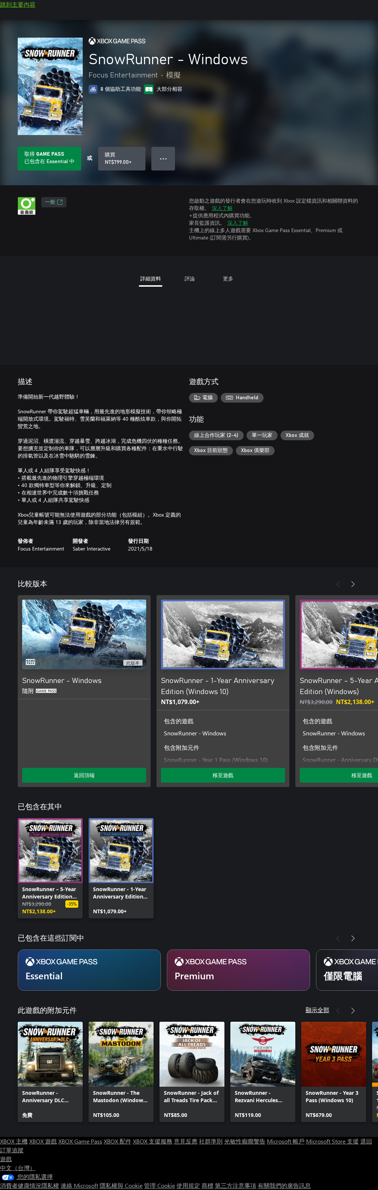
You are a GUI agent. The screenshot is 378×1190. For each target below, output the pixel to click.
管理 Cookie (159, 1185)
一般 (50, 202)
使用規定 (188, 1185)
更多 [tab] (228, 278)
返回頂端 (84, 775)
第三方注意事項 (235, 1185)
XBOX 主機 (14, 1141)
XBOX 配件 (117, 1141)
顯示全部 (317, 1010)
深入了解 (222, 207)
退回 (366, 1141)
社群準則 (211, 1141)
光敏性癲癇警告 (244, 1141)
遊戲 (6, 1159)
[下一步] (353, 584)
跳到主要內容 (17, 4)
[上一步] (338, 584)
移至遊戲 (223, 775)
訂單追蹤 (12, 1150)
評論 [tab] (190, 278)
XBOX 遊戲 (43, 1141)
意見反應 (185, 1141)
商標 (207, 1185)
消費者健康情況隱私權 (29, 1185)
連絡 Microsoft (79, 1185)
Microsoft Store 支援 (332, 1141)
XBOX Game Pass (80, 1141)
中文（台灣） (17, 1168)
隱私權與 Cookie (121, 1185)
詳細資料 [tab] (150, 278)
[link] (50, 868)
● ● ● (163, 158)
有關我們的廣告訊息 (284, 1185)
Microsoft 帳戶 (286, 1141)
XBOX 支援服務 (152, 1141)
